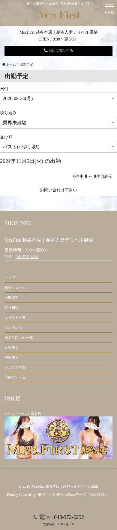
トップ (9, 278)
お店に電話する (60, 50)
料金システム (15, 288)
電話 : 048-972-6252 (61, 520)
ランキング (13, 327)
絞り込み (8, 113)
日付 (4, 89)
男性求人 (11, 357)
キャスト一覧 (15, 317)
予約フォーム (15, 377)
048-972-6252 (27, 256)
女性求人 (11, 348)
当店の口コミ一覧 (18, 338)
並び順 (6, 137)
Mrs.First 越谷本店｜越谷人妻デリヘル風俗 (65, 486)
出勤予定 (11, 298)
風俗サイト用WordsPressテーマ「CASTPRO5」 (74, 494)
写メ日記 (11, 308)
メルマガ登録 (15, 367)
